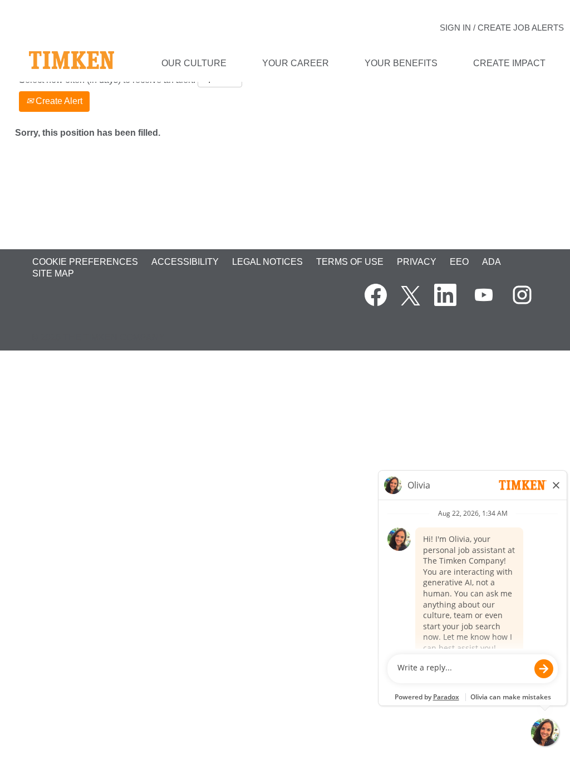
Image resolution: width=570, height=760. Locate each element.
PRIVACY (416, 262)
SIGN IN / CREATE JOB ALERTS (502, 27)
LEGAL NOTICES (267, 262)
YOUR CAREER (295, 63)
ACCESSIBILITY (185, 262)
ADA (491, 262)
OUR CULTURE (194, 63)
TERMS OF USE (350, 262)
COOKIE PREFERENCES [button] (85, 262)
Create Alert (57, 101)
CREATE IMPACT (509, 63)
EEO (459, 262)
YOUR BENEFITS (401, 63)
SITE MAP (53, 273)
